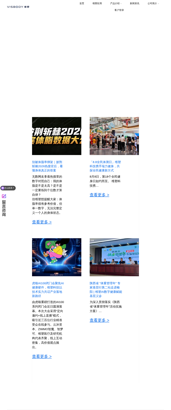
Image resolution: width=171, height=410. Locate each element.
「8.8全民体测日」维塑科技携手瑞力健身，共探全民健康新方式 (105, 166)
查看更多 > (42, 222)
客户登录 (119, 10)
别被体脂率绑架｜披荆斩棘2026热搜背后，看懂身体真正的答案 (47, 166)
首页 (81, 3)
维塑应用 (97, 3)
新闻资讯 (134, 3)
